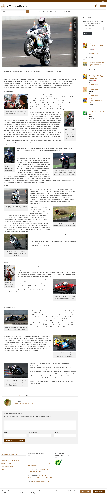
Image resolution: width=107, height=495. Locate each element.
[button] (91, 6)
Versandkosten (94, 53)
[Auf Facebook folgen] (97, 1)
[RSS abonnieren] (103, 1)
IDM (38, 395)
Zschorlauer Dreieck (41, 459)
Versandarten (5, 457)
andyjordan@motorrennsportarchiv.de (24, 403)
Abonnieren (87, 33)
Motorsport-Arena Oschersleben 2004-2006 (39, 470)
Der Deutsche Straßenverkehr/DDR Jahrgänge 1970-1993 (40, 477)
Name (6, 432)
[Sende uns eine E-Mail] (100, 1)
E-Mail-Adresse (33, 432)
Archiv (56, 11)
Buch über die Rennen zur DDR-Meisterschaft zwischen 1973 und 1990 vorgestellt (38, 484)
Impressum (4, 469)
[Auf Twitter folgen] (99, 1)
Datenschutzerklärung (7, 466)
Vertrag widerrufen (6, 463)
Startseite (39, 11)
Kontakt (68, 11)
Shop (62, 11)
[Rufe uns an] (102, 1)
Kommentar (7, 419)
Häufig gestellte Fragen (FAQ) (9, 454)
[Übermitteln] (27, 11)
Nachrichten (47, 11)
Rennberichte (14, 69)
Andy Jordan (24, 75)
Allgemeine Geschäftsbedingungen (10, 460)
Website (56, 432)
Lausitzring (7, 69)
